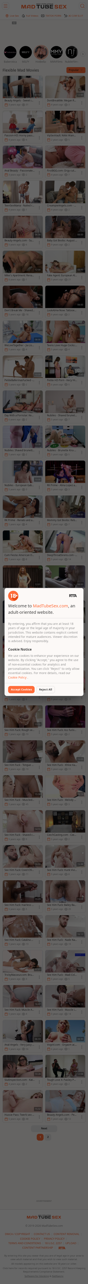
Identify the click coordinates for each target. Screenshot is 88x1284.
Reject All (45, 689)
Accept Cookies (21, 689)
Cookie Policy (17, 677)
